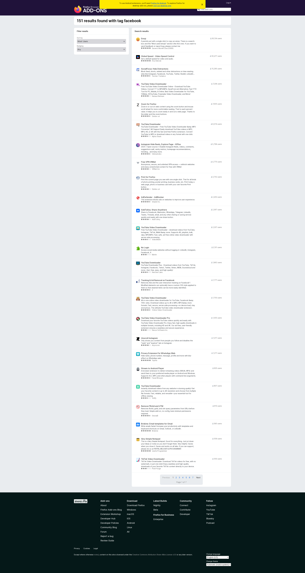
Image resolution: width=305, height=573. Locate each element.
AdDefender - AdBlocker (152, 197)
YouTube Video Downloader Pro (155, 318)
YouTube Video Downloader (153, 84)
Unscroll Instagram (149, 338)
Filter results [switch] (82, 31)
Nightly (156, 505)
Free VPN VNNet (148, 162)
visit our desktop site (162, 6)
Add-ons (105, 501)
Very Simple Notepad (150, 439)
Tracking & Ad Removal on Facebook (157, 280)
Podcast (210, 523)
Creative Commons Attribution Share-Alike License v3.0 (154, 555)
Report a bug (106, 536)
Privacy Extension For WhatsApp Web (158, 353)
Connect (184, 505)
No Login (145, 247)
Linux (129, 527)
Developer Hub (107, 518)
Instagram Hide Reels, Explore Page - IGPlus (161, 144)
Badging (80, 46)
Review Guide (107, 540)
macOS (130, 514)
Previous (166, 477)
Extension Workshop (110, 514)
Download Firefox (136, 505)
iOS (128, 518)
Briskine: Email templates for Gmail (157, 424)
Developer (185, 514)
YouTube (210, 509)
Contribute (185, 509)
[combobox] (214, 9)
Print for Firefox (148, 177)
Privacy (77, 548)
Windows (131, 509)
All (128, 531)
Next (198, 477)
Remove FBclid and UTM (152, 406)
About (103, 505)
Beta (155, 509)
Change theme (212, 561)
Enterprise (158, 519)
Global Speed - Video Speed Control (157, 56)
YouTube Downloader (151, 124)
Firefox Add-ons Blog (111, 509)
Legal (96, 548)
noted (96, 555)
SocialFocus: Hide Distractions (154, 69)
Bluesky (210, 518)
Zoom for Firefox (148, 104)
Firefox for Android (158, 3)
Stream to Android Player (152, 368)
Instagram (211, 505)
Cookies (86, 548)
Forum (103, 531)
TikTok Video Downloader (153, 459)
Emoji (143, 39)
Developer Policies (109, 523)
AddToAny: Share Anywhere (154, 210)
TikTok (209, 514)
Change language (213, 554)
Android (131, 523)
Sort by (80, 38)
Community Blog (108, 527)
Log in (228, 3)
